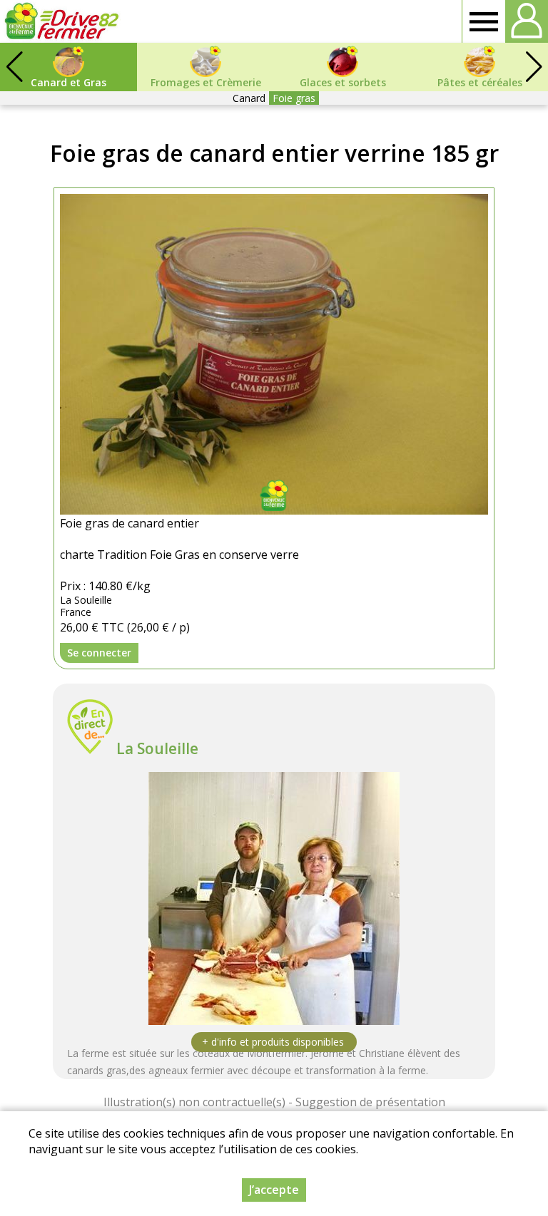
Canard (249, 98)
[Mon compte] (526, 21)
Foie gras (294, 98)
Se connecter (99, 652)
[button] (533, 67)
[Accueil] (61, 21)
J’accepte (274, 1189)
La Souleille (157, 748)
